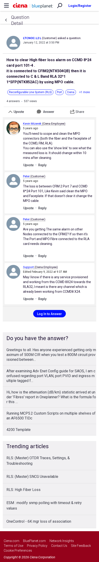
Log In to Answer (49, 314)
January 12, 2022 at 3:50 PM (41, 42)
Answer (48, 112)
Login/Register (79, 6)
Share (80, 112)
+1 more (84, 92)
